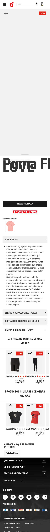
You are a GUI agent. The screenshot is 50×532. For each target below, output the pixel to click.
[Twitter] (13, 497)
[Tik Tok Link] (44, 497)
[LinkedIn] (36, 497)
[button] (44, 523)
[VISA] (13, 509)
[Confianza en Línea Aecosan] (36, 509)
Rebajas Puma (12, 453)
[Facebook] (5, 497)
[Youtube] (29, 497)
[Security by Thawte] (29, 509)
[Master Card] (21, 509)
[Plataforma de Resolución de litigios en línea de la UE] (44, 509)
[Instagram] (21, 497)
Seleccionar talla (25, 204)
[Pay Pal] (5, 509)
